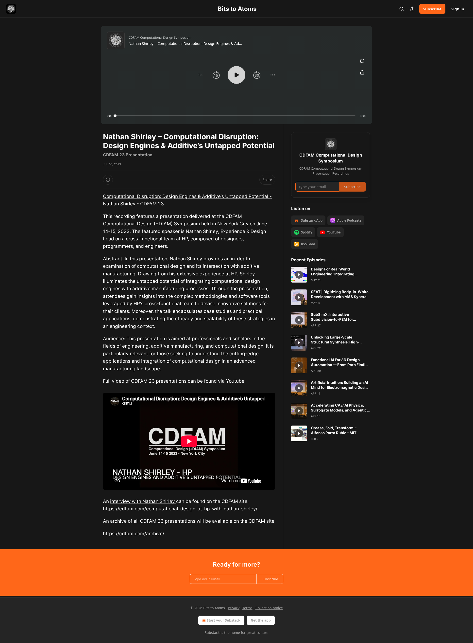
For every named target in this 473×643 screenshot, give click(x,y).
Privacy (233, 608)
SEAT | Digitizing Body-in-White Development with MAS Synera (340, 294)
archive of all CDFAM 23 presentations (152, 521)
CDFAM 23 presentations (158, 381)
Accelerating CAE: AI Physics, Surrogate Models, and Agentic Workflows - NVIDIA (339, 408)
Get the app (261, 620)
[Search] (401, 9)
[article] (330, 275)
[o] (299, 275)
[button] (200, 75)
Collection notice (269, 608)
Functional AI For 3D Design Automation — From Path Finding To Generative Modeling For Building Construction (340, 362)
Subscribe (432, 8)
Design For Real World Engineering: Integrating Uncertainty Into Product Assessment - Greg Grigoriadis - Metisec (339, 272)
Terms (247, 608)
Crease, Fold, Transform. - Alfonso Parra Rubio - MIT (334, 430)
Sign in (457, 8)
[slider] (235, 115)
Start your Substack (223, 620)
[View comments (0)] (362, 61)
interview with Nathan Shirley (143, 501)
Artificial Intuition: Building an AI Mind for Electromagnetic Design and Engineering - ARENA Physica (340, 385)
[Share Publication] (412, 9)
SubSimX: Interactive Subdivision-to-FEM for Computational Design (332, 317)
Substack (212, 632)
